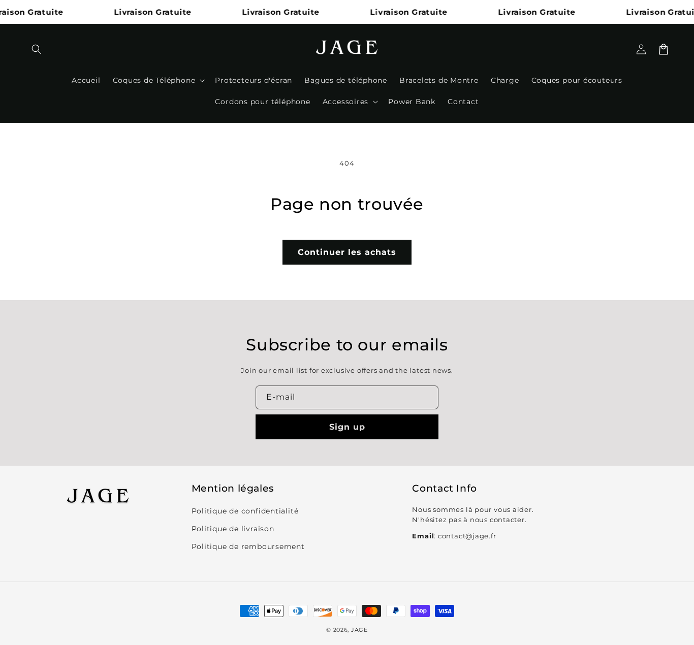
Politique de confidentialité (245, 510)
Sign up (347, 427)
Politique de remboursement (248, 546)
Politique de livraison (233, 528)
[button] (36, 49)
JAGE (359, 629)
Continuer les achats (347, 252)
